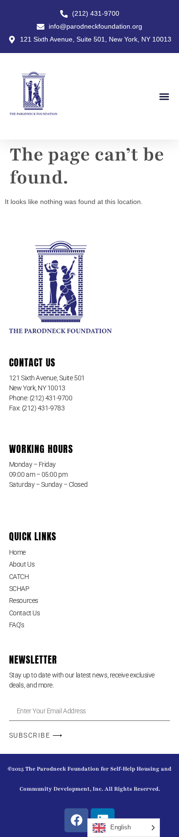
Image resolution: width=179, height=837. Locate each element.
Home (17, 552)
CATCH (19, 576)
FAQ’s (16, 625)
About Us (21, 564)
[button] (164, 96)
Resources (23, 600)
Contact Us (24, 613)
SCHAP (19, 588)
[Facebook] (76, 820)
